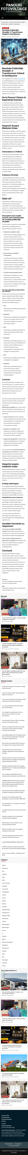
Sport (3, 954)
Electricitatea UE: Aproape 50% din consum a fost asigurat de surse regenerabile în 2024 (13, 744)
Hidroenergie (5, 927)
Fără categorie (5, 924)
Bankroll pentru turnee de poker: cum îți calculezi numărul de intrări (12, 823)
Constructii (5, 889)
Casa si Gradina (6, 883)
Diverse (4, 903)
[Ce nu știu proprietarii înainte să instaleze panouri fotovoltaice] (14, 1063)
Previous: (12, 581)
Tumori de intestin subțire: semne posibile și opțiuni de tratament (13, 693)
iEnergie (3, 1121)
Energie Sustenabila (6, 1119)
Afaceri (4, 865)
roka (4, 995)
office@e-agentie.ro (6, 1125)
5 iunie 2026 (9, 676)
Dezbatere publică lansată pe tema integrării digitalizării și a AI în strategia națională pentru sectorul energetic (14, 767)
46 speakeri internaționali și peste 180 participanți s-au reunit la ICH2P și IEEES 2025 (13, 797)
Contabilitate (5, 892)
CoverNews (22, 1150)
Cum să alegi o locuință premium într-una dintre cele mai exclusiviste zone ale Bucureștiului (13, 672)
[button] (2, 17)
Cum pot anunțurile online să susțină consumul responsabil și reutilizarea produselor (12, 645)
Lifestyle (4, 936)
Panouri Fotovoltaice (14, 7)
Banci (3, 880)
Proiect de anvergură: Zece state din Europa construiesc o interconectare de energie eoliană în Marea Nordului (13, 728)
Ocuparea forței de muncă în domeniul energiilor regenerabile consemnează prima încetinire (13, 751)
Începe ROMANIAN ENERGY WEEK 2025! (13, 842)
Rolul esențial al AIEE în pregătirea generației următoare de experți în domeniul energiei (13, 791)
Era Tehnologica (5, 1117)
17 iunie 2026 (16, 648)
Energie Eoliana (6, 909)
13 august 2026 (10, 995)
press (4, 621)
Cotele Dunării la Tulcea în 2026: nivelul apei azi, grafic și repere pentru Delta (13, 721)
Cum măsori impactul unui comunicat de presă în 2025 (13, 810)
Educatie (4, 906)
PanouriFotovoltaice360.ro (8, 1130)
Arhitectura (5, 868)
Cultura (4, 895)
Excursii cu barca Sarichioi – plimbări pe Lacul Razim (13, 854)
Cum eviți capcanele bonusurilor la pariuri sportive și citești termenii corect (12, 836)
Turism (4, 965)
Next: (13, 588)
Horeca (4, 930)
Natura (4, 939)
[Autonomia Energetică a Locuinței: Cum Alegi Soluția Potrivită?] (14, 981)
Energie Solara (5, 912)
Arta (3, 871)
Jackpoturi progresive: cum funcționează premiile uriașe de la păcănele (12, 817)
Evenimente (5, 918)
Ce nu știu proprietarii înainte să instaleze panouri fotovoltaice (12, 706)
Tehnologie (5, 960)
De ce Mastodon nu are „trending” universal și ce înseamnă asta (13, 804)
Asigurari (4, 874)
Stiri (3, 957)
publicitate (21, 78)
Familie (4, 921)
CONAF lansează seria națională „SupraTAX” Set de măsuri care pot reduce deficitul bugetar (14, 847)
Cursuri (4, 897)
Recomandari (5, 28)
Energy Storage (6, 915)
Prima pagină (4, 22)
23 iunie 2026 (10, 621)
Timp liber (4, 962)
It (2, 933)
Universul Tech (5, 1115)
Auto (3, 877)
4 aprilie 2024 (16, 36)
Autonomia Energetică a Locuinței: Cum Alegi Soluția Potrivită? (13, 687)
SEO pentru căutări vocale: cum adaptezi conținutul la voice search (12, 830)
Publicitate (5, 945)
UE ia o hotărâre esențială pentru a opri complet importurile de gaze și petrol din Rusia (14, 775)
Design (4, 900)
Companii (4, 886)
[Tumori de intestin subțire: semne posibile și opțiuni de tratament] (14, 607)
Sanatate (4, 951)
